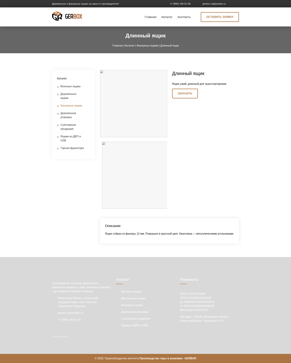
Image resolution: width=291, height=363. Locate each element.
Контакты (184, 17)
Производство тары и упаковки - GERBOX (168, 358)
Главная (150, 17)
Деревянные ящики (68, 96)
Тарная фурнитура (72, 148)
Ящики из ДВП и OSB (70, 138)
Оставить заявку (219, 17)
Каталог (167, 17)
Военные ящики (70, 86)
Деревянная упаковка (68, 115)
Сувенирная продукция (68, 126)
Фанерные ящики (71, 105)
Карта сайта (60, 336)
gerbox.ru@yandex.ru (214, 3)
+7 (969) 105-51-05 (180, 3)
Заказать (185, 93)
